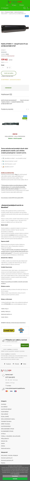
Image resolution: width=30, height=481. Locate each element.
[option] (15, 128)
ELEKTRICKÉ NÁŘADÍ (6, 409)
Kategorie (5, 8)
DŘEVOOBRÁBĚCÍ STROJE (7, 428)
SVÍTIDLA (3, 433)
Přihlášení (21, 5)
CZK (7, 5)
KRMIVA (3, 446)
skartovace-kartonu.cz (6, 314)
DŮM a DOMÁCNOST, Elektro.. (8, 419)
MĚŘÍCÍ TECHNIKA (5, 424)
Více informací (16, 473)
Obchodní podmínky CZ (6, 458)
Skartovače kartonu (5, 448)
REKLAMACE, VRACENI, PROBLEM (9, 455)
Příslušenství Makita (9, 12)
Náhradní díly (4, 441)
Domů (2, 12)
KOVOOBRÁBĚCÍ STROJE (7, 431)
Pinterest (16, 364)
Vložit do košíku (8, 73)
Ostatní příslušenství (18, 12)
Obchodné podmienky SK (7, 460)
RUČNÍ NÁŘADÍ (4, 411)
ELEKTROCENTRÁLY (6, 426)
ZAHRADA (3, 404)
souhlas (9, 349)
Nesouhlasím (15, 476)
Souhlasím (15, 478)
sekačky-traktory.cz (5, 311)
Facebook (8, 364)
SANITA (3, 443)
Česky (14, 5)
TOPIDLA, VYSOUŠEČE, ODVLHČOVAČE (10, 436)
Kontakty (9, 385)
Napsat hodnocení (24, 100)
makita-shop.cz (4, 308)
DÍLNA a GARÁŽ (5, 416)
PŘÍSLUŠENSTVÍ (5, 438)
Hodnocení (8, 88)
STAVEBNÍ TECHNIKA (6, 421)
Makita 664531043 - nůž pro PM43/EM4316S (15, 136)
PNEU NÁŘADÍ (4, 414)
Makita (7, 54)
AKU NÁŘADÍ (4, 406)
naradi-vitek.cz (4, 317)
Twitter (24, 364)
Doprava (3, 462)
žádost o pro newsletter (10, 349)
